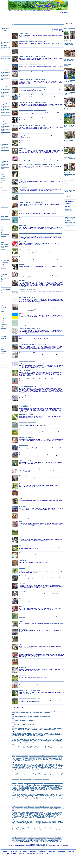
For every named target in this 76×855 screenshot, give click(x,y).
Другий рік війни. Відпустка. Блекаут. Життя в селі (23, 724)
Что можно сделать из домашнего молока (28, 552)
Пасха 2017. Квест (29, 767)
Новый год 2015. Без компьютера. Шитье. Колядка (23, 790)
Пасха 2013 (14, 808)
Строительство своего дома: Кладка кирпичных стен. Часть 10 (32, 56)
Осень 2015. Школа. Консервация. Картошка (53, 783)
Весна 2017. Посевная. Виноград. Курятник (42, 767)
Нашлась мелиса (43, 840)
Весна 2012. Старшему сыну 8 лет (42, 816)
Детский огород (57, 838)
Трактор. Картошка (40, 799)
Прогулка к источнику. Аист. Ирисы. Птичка (44, 814)
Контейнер (55, 837)
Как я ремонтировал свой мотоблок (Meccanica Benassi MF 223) (32, 344)
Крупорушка (57, 827)
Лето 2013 (37, 807)
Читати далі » (25, 36)
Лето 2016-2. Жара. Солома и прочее (21, 775)
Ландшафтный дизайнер (17, 841)
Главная (10, 12)
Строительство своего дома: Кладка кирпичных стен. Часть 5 (32, 94)
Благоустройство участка (24, 675)
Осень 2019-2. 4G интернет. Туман (19, 746)
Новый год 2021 (15, 739)
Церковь (21, 521)
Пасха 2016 (24, 776)
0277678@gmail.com (21, 853)
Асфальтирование (23, 629)
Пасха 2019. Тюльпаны (25, 748)
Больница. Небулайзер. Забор (37, 806)
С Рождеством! (32, 831)
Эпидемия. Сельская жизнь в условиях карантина (33, 741)
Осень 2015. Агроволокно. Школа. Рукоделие (33, 783)
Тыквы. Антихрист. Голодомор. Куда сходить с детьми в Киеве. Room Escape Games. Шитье (37, 797)
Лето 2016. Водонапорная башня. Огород (38, 775)
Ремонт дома (21, 682)
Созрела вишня (55, 840)
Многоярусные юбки (16, 817)
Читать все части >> (26, 357)
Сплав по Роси (22, 179)
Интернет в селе (22, 667)
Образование (21, 606)
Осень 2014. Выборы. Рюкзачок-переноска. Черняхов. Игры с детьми (38, 796)
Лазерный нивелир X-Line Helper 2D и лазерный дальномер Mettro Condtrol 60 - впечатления (39, 378)
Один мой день (38, 766)
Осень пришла (15, 839)
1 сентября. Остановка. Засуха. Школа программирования (31, 739)
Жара (18, 829)
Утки (20, 537)
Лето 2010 (49, 828)
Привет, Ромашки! (40, 812)
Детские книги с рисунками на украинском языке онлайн (50, 789)
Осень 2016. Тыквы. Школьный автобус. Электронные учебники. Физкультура (38, 774)
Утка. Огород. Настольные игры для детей (52, 797)
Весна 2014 (14, 800)
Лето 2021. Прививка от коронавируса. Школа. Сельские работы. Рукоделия (36, 734)
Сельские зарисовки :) (23, 445)
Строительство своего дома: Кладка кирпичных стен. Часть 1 (32, 125)
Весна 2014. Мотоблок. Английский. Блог (53, 799)
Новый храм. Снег (16, 812)
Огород (20, 652)
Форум (19, 12)
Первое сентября (32, 828)
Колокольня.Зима (32, 800)
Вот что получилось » (23, 433)
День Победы (19, 815)
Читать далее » (58, 43)
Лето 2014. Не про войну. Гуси (18, 798)
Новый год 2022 (57, 729)
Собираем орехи (47, 839)
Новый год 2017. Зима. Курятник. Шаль (36, 769)
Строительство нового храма (51, 812)
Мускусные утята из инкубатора (19, 814)
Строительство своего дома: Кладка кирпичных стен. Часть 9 (32, 64)
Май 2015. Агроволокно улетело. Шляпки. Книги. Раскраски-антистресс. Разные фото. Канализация (37, 787)
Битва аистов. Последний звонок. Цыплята (32, 815)
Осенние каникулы (35, 827)
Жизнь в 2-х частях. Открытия (22, 821)
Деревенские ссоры (39, 835)
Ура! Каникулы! (30, 814)
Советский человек (23, 187)
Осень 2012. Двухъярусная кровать (27, 812)
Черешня (38, 829)
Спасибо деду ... (22, 336)
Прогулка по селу (32, 823)
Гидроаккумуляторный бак (24, 827)
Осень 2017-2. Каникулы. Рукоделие (49, 764)
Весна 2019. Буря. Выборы (17, 749)
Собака (20, 498)
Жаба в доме (30, 839)
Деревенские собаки (16, 835)
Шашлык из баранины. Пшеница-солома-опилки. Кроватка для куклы (41, 765)
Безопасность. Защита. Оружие (25, 395)
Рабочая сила (22, 583)
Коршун (50, 837)
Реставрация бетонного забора (25, 155)
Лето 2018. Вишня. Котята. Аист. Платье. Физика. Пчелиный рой (43, 756)
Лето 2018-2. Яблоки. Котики (22, 756)
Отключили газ (54, 839)
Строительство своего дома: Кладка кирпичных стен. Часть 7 (32, 79)
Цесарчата (14, 829)
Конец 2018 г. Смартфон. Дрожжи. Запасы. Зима (22, 753)
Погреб (21, 828)
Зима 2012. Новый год (51, 817)
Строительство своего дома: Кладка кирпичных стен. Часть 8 (32, 71)
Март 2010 (25, 830)
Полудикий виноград (38, 839)
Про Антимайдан (22, 304)
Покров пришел (50, 838)
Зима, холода (14, 827)
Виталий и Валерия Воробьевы (40, 844)
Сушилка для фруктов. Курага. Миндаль (25, 807)
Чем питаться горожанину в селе (26, 513)
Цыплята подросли (23, 839)
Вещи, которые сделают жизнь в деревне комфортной (30, 468)
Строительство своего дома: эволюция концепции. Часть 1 (31, 202)
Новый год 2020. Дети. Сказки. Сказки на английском (31, 742)
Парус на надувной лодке (24, 140)
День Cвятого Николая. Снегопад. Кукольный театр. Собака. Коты (26, 764)
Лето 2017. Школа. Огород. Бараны (49, 766)
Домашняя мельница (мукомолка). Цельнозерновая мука (33, 817)
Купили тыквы (28, 840)
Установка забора (22, 636)
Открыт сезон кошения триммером (53, 841)
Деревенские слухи (20, 831)
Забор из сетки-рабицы (41, 838)
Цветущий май (55, 829)
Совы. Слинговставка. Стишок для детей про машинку (37, 795)
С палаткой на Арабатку (41, 821)
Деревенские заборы (32, 837)
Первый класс (33, 821)
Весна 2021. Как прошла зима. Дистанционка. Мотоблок (31, 735)
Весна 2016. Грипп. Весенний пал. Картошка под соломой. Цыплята (37, 777)
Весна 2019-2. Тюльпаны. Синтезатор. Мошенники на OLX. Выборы (46, 748)
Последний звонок (24, 829)
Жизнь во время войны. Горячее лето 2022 (21, 728)
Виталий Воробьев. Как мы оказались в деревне (29, 698)
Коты (20, 483)
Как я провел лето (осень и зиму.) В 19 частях (28, 352)
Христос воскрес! (31, 799)
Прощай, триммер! (20, 840)
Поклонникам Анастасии (24, 529)
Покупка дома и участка (24, 452)
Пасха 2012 (32, 816)
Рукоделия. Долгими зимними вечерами (27, 386)
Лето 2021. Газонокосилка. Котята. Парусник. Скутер (44, 733)
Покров (51, 827)
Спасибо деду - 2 (22, 148)
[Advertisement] (38, 17)
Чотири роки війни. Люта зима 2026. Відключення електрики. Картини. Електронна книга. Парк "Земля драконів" (37, 712)
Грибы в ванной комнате (22, 837)
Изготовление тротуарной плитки (26, 414)
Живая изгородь (55, 822)
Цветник (49, 840)
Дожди (49, 822)
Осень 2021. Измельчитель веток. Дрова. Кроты (22, 733)
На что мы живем (23, 475)
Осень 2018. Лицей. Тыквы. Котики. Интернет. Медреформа (34, 755)
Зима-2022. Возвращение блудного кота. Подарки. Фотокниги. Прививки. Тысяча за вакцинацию (33, 729)
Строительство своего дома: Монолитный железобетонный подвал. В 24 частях (36, 133)
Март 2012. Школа (54, 816)
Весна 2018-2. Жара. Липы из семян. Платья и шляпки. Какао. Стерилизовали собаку (43, 757)
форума (72, 201)
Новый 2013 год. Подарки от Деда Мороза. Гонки (53, 808)
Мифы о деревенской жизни (25, 460)
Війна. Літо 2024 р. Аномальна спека (19, 720)
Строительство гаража (24, 659)
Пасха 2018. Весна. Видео (21, 759)
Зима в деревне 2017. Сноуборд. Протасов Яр (36, 768)
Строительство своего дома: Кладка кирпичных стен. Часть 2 (32, 117)
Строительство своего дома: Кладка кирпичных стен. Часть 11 (32, 48)
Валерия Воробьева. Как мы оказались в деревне (29, 690)
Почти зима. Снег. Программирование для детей (22, 773)
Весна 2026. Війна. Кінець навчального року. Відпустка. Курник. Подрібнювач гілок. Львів (31, 711)
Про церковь (21, 264)
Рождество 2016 (38, 779)
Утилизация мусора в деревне (54, 835)
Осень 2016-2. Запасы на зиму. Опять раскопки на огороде (45, 773)
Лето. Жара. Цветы (18, 823)
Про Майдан (21, 313)
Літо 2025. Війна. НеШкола (17, 716)
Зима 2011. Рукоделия (41, 823)
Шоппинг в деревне (23, 591)
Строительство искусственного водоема (27, 422)
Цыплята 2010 (32, 829)
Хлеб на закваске (22, 560)
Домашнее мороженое (41, 828)
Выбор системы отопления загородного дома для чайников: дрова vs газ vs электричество (38, 164)
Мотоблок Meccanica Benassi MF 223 (26, 370)
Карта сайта (15, 12)
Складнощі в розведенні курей (25, 33)
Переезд (49, 821)
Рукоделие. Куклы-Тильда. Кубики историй (46, 800)
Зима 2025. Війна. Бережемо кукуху (31, 716)
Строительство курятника (24, 271)
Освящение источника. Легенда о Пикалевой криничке (48, 813)
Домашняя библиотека (56, 828)
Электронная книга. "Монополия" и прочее (21, 806)
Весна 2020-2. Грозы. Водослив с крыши (42, 740)
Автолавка (30, 830)
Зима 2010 (26, 831)
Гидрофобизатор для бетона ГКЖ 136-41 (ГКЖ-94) (25, 406)
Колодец (21, 621)
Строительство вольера (24, 490)
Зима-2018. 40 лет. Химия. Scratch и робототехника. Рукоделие (41, 759)
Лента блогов (24, 12)
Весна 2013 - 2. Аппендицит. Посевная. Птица (27, 808)
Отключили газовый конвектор (41, 822)
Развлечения (21, 613)
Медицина (21, 598)
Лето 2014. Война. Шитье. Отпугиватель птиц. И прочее (46, 798)
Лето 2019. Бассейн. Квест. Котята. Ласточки (35, 747)
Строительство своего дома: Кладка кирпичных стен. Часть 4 (32, 102)
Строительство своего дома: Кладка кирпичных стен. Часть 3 (32, 110)
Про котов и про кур (31, 838)
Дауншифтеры (22, 429)
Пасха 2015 (50, 788)
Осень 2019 (29, 746)
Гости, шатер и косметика (45, 829)
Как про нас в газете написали (38, 841)
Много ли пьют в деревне (20, 838)
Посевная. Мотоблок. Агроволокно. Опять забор (22, 788)
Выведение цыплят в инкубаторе (26, 437)
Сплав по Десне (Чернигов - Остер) (26, 171)
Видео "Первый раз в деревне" (27, 835)
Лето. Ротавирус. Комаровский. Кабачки (24, 822)
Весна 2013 (39, 808)
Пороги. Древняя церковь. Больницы (27, 813)
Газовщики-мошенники (43, 837)
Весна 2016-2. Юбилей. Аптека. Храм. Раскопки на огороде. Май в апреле (43, 776)
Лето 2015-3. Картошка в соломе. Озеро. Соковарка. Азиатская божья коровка (36, 785)
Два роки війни (31, 720)
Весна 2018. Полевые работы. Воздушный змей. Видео (23, 758)
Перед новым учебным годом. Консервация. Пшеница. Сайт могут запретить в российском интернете (34, 784)
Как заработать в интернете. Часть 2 (27, 297)
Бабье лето (25, 828)
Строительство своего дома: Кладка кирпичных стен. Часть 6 (32, 87)
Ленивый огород (22, 225)
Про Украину (22, 280)
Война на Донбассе (29, 798)
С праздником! (50, 823)
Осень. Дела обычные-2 (44, 827)
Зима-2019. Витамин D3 (29, 749)
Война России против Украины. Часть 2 (39, 728)
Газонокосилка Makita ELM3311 (40, 788)
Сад (20, 644)
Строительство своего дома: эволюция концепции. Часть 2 (31, 194)
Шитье (13, 821)
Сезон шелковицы (27, 841)
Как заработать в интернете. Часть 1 (27, 320)
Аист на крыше (22, 506)
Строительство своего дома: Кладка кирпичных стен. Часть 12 (32, 41)
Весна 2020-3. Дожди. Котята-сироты (25, 740)
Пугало (45, 835)
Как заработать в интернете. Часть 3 (27, 289)
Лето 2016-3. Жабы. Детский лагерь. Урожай (51, 774)
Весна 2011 (25, 823)
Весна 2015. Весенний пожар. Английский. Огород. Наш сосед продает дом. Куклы (37, 789)
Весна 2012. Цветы (46, 815)
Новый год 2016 (46, 779)
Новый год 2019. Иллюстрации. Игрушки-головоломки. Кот (48, 749)
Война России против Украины (55, 728)
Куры (20, 545)
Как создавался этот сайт (22, 800)
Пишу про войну (22, 241)
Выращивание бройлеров (24, 249)
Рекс (20, 210)
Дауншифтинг (22, 568)
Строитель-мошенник (38, 830)
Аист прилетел (19, 830)
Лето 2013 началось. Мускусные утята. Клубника (50, 807)
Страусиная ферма (25, 786)
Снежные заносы (47, 830)
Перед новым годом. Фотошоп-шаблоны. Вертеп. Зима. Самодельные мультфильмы (30, 794)
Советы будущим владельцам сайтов (27, 361)
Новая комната (22, 256)
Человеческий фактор (23, 575)
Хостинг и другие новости (17, 783)
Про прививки (22, 217)
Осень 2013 (47, 806)
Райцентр (14, 837)
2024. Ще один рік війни (45, 716)
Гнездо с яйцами (35, 840)
